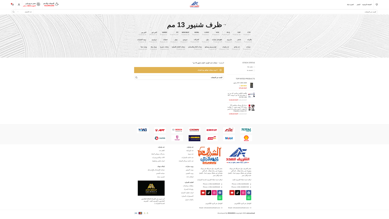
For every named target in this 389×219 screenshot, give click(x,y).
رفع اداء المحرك (188, 189)
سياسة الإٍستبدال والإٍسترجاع (156, 170)
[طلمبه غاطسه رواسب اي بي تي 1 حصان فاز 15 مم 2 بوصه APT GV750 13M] (251, 96)
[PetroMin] (211, 138)
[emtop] (211, 130)
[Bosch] (177, 130)
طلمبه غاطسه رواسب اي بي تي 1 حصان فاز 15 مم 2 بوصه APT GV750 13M (237, 95)
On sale (250, 67)
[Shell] (246, 138)
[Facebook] (248, 192)
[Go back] (224, 25)
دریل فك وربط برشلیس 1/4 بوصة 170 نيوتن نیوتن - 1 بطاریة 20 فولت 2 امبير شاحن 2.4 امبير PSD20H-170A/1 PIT (237, 108)
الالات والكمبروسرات (158, 157)
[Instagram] (243, 192)
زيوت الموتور (189, 170)
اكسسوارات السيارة (187, 196)
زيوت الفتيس (189, 173)
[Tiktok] (237, 192)
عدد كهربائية (189, 150)
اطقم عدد (162, 150)
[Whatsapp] (248, 197)
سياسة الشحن (160, 173)
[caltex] (160, 138)
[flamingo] (177, 138)
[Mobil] (229, 138)
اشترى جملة (161, 177)
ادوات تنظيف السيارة (187, 192)
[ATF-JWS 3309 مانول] (251, 85)
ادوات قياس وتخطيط (158, 161)
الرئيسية (221, 63)
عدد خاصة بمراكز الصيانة (186, 161)
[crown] (194, 130)
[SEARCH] (13, 12)
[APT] (160, 130)
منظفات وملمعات (188, 186)
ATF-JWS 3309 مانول (240, 83)
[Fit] (229, 130)
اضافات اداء (189, 177)
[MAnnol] (194, 138)
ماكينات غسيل (189, 199)
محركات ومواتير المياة (158, 154)
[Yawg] (142, 130)
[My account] (19, 5)
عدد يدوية (190, 154)
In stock (250, 70)
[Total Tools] (246, 130)
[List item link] (237, 184)
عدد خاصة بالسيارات (187, 157)
